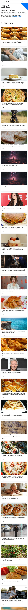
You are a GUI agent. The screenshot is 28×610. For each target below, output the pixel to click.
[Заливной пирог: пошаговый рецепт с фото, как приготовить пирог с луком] (14, 223)
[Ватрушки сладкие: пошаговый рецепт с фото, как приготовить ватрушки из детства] (14, 513)
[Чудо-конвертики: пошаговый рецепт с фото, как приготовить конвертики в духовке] (14, 36)
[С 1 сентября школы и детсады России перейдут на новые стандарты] (14, 492)
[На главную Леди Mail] (7, 1)
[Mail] (4, 1)
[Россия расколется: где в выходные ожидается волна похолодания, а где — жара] (14, 119)
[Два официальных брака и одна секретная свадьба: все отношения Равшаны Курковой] (14, 202)
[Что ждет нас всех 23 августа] (14, 181)
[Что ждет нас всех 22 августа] (14, 161)
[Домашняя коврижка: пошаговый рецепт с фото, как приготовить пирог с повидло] (14, 409)
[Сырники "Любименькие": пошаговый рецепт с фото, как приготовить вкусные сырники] (14, 306)
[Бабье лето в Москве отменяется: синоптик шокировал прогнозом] (14, 534)
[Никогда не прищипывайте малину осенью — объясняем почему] (14, 554)
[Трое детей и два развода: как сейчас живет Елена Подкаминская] (14, 285)
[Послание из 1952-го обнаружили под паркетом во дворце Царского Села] (14, 430)
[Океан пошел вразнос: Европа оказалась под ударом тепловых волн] (14, 326)
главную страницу (16, 16)
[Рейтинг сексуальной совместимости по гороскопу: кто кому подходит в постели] (14, 596)
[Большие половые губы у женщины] (14, 57)
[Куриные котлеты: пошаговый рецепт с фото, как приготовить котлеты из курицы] (14, 575)
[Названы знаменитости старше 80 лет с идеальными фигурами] (14, 368)
